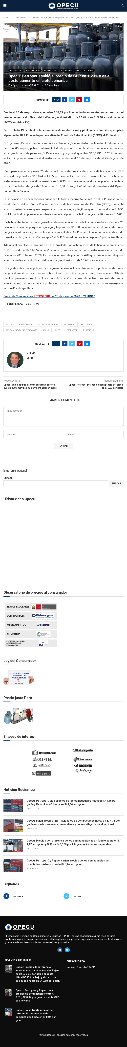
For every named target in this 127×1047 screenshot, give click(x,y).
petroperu (72, 330)
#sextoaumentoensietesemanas (21, 330)
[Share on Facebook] (64, 99)
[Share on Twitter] (72, 99)
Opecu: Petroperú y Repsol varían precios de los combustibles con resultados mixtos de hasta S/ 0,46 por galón (68, 862)
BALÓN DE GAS (33, 70)
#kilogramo (69, 324)
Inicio (6, 17)
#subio (46, 330)
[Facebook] (59, 949)
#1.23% (9, 324)
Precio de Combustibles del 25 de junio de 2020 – (49, 296)
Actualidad (21, 17)
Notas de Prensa (84, 70)
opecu (58, 330)
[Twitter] (67, 949)
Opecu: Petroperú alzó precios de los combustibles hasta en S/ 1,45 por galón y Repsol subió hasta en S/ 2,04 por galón (72, 802)
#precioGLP (86, 324)
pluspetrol (89, 330)
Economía (66, 70)
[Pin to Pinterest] (79, 99)
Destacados (50, 70)
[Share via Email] (87, 99)
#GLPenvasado (24, 324)
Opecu (16, 85)
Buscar (7, 478)
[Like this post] (57, 99)
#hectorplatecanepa (47, 324)
